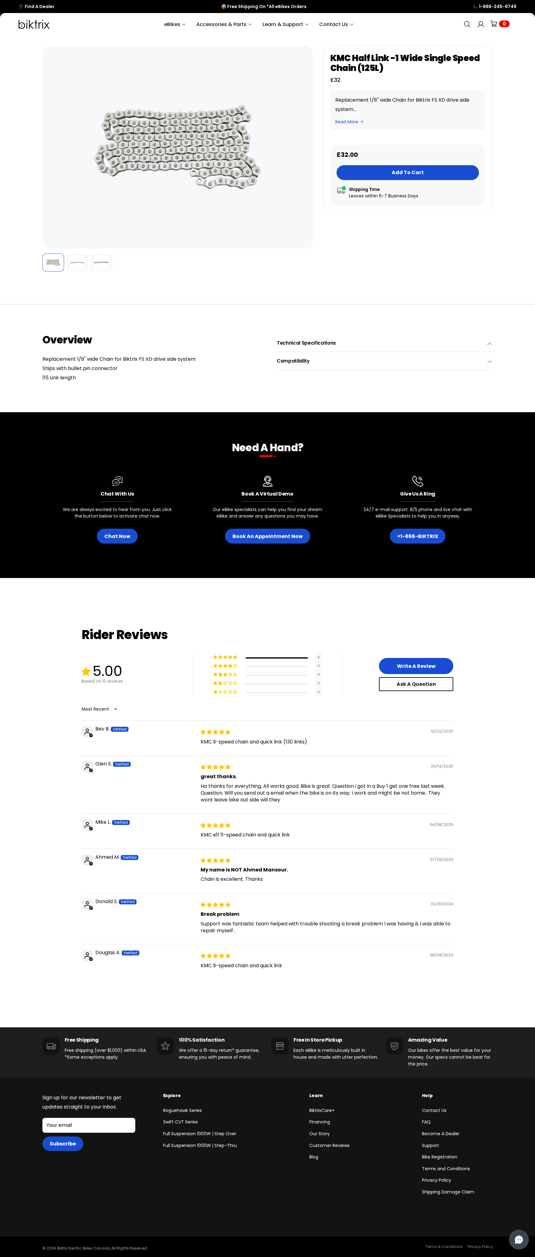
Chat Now (117, 536)
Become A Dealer (440, 1134)
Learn (316, 1095)
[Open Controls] (519, 1240)
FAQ (426, 1122)
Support (430, 1145)
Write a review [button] (416, 666)
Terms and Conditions (446, 1169)
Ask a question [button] (416, 684)
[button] (51, 147)
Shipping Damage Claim (448, 1192)
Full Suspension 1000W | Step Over (199, 1134)
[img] (215, 732)
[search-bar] (467, 24)
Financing (319, 1122)
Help (427, 1095)
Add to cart (408, 172)
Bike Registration (439, 1157)
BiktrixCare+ (322, 1110)
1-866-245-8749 (497, 6)
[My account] (481, 24)
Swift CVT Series (180, 1122)
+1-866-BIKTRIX (417, 536)
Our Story (319, 1134)
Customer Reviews (329, 1145)
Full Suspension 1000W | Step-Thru (200, 1145)
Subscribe (63, 1143)
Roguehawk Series (182, 1110)
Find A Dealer (39, 6)
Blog (313, 1157)
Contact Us (434, 1110)
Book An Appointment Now (268, 536)
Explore (172, 1095)
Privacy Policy (436, 1180)
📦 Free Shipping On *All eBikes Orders (264, 6)
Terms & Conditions (444, 1246)
